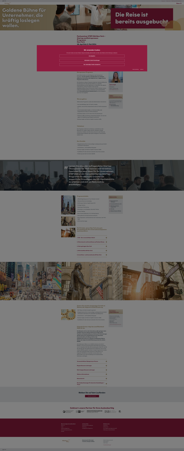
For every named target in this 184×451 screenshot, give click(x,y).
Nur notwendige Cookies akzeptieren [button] (92, 64)
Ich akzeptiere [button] (92, 56)
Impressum (141, 69)
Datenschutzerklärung (136, 69)
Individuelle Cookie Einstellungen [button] (92, 60)
